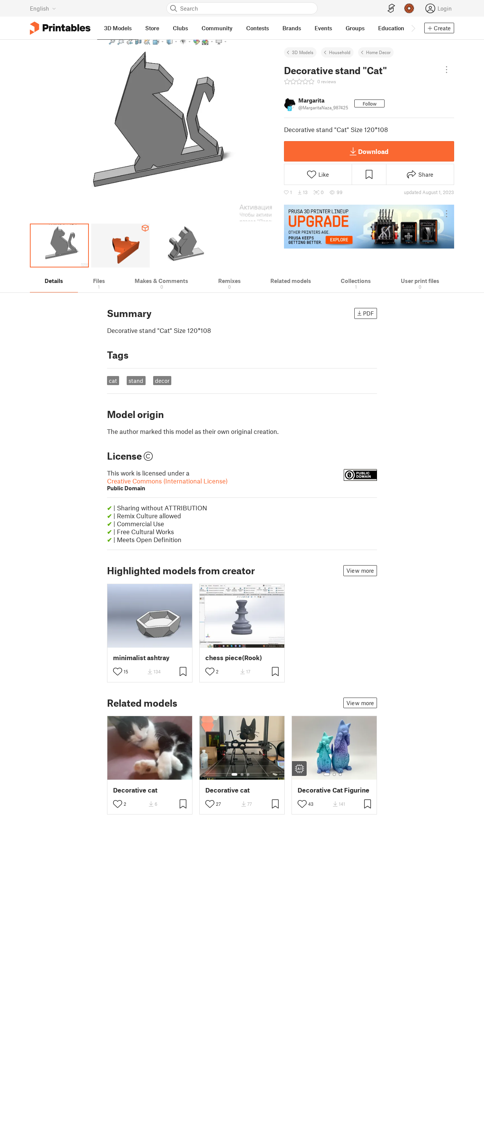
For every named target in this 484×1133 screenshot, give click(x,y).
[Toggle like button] (117, 671)
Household (340, 52)
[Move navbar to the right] (413, 28)
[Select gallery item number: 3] (248, 774)
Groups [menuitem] (355, 28)
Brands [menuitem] (291, 28)
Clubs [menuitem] (180, 28)
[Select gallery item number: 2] (242, 774)
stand (136, 380)
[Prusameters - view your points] (409, 8)
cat (113, 380)
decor (162, 380)
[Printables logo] (60, 28)
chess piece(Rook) (233, 657)
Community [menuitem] (217, 28)
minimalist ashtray (141, 657)
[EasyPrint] (391, 8)
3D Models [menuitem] (118, 28)
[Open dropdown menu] (446, 69)
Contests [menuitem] (257, 28)
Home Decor (378, 52)
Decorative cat (135, 790)
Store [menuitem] (152, 28)
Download (373, 151)
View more (360, 570)
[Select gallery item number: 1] (234, 774)
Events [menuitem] (323, 28)
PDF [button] (368, 313)
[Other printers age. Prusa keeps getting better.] (369, 227)
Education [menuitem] (391, 28)
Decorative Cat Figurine (333, 790)
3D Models (302, 52)
